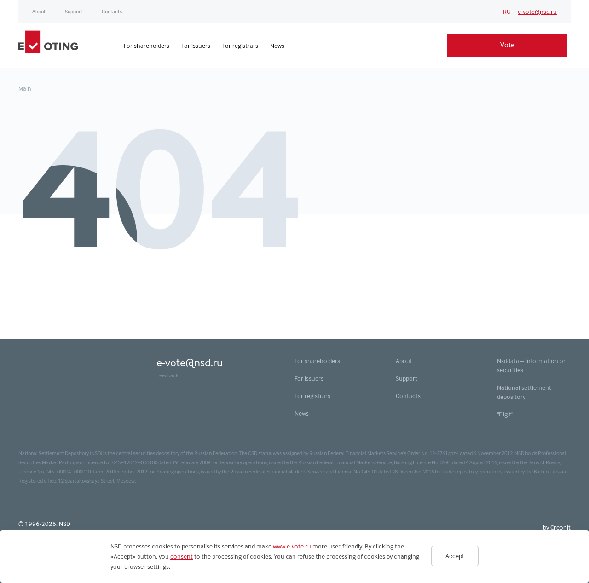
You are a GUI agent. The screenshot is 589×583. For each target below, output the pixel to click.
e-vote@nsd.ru (537, 11)
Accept (454, 556)
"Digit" (505, 414)
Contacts (112, 11)
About (39, 11)
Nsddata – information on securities (532, 365)
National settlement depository (524, 392)
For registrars (312, 395)
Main (24, 88)
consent (181, 556)
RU (507, 11)
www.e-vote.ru (292, 546)
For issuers (308, 378)
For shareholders (317, 360)
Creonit (560, 527)
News (301, 413)
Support (73, 11)
